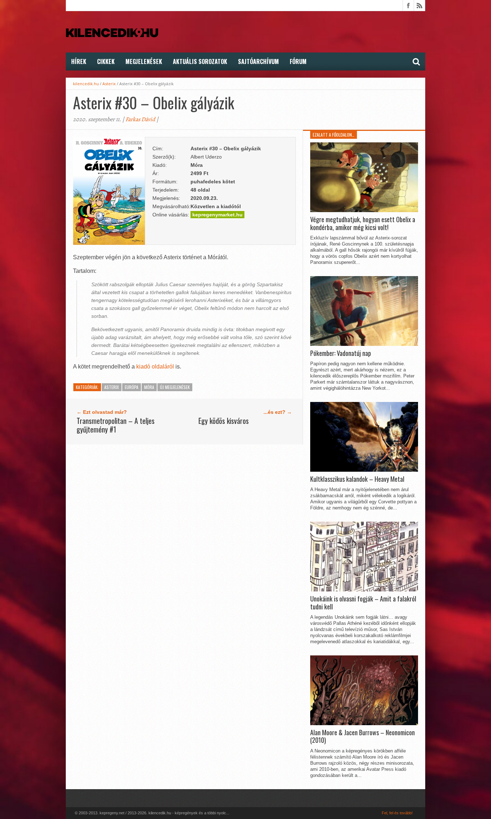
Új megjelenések (175, 387)
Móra (149, 387)
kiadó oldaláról (155, 366)
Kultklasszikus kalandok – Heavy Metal (357, 479)
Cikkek (106, 61)
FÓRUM (298, 61)
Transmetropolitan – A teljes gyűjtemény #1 (116, 425)
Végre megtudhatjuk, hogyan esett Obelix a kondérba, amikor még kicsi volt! (362, 223)
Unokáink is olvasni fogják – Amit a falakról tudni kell (363, 602)
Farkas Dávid (140, 119)
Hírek (78, 61)
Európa (131, 387)
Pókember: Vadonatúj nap (340, 353)
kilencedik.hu (86, 83)
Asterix (109, 83)
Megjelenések (143, 61)
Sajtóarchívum (258, 61)
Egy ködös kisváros (223, 420)
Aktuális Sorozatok (200, 61)
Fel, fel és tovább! (397, 813)
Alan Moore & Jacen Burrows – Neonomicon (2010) (362, 736)
